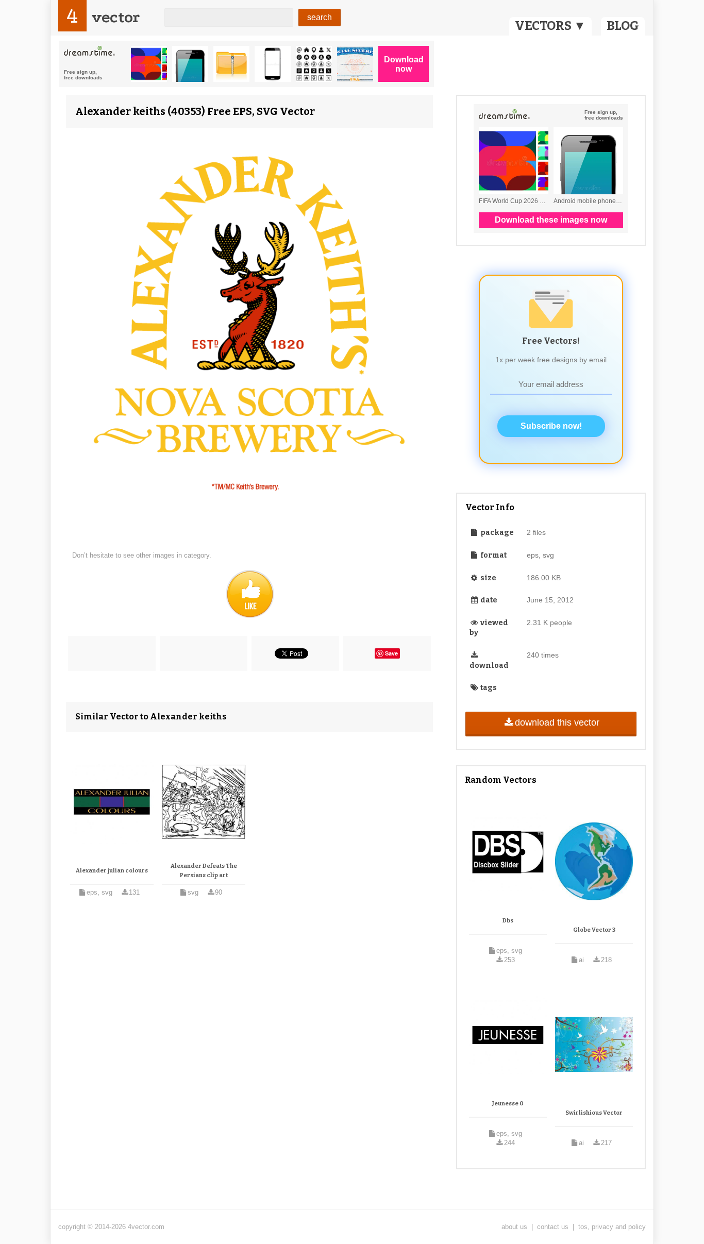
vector (115, 17)
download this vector (557, 722)
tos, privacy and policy (612, 1227)
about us (514, 1227)
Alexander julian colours (112, 870)
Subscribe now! (551, 426)
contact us (552, 1227)
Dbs (507, 920)
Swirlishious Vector (594, 1112)
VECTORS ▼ (550, 26)
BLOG (623, 26)
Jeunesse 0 (508, 1103)
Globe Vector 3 (594, 930)
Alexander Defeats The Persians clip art (204, 871)
